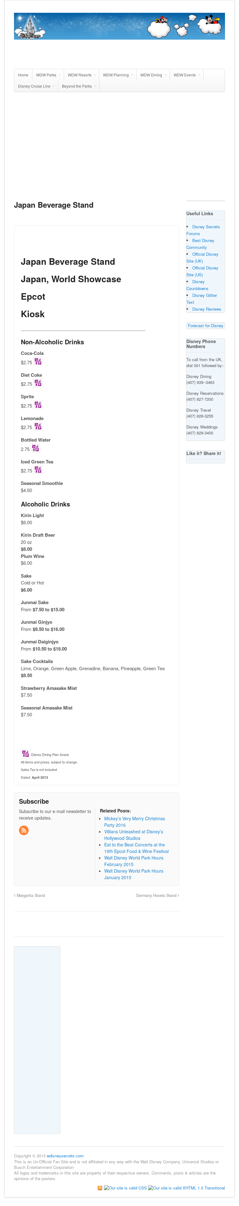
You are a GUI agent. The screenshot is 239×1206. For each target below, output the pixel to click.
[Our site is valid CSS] (126, 1187)
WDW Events (185, 74)
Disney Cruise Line (34, 86)
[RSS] (24, 830)
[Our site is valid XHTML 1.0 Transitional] (186, 1187)
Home (23, 74)
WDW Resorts (79, 74)
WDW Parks (46, 74)
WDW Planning (116, 74)
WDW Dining (151, 74)
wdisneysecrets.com (65, 1156)
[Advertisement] (126, 148)
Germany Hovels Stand (157, 895)
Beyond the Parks (77, 86)
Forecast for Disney (205, 325)
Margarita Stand (30, 895)
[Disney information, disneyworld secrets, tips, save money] (119, 36)
